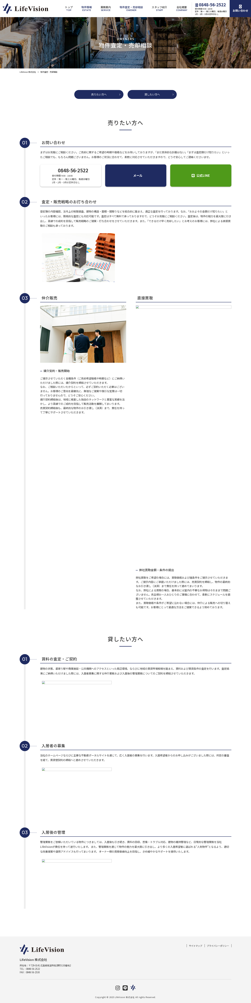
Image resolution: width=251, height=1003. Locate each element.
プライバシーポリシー (218, 945)
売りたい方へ (99, 94)
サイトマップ (195, 945)
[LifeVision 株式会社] (25, 8)
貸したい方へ (152, 94)
